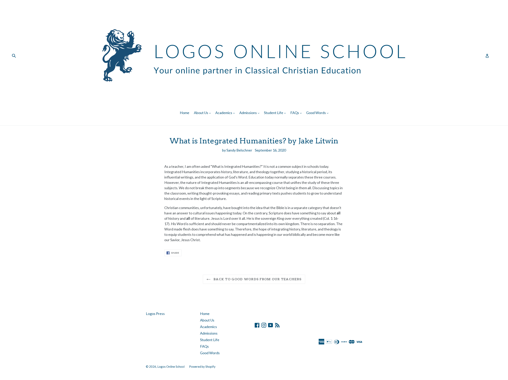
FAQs (297, 112)
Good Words (318, 112)
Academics (226, 112)
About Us (203, 112)
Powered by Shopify (202, 366)
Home (184, 112)
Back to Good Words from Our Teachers (257, 279)
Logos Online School (171, 366)
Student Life (276, 112)
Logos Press (155, 313)
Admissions (250, 112)
